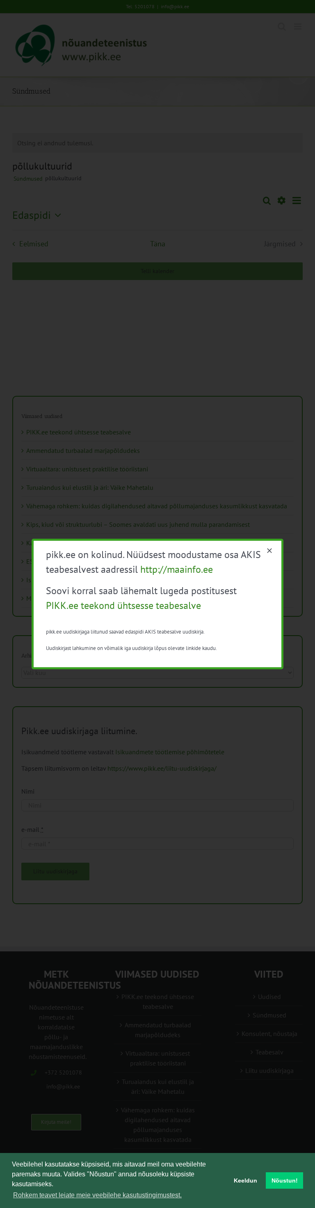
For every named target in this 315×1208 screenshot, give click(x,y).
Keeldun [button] (245, 1180)
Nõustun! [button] (285, 1180)
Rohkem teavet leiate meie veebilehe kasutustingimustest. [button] (97, 1195)
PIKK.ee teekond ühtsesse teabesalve (123, 605)
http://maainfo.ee (176, 569)
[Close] (269, 550)
